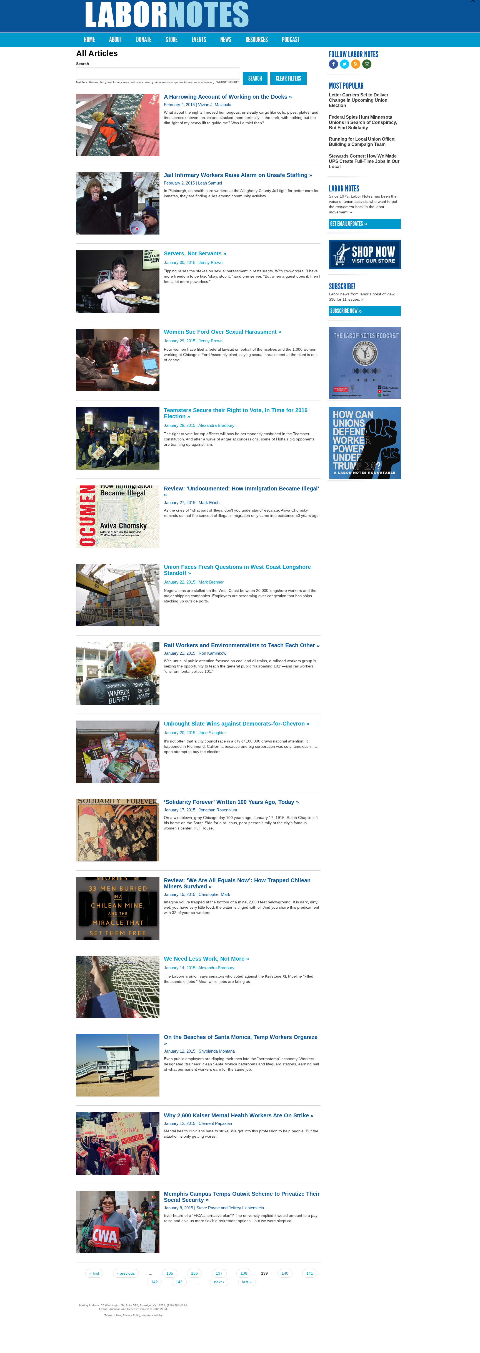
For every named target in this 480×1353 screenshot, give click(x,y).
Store (172, 39)
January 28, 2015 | (236, 417)
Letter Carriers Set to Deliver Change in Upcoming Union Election (358, 100)
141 (309, 1273)
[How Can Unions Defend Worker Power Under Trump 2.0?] (365, 476)
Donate (143, 39)
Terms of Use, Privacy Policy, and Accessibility (133, 1315)
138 (244, 1273)
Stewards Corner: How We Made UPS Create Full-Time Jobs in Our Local (364, 161)
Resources (257, 39)
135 (169, 1273)
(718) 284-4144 (177, 1305)
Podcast (291, 39)
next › (219, 1282)
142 (154, 1282)
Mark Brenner (211, 582)
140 (285, 1273)
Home (89, 39)
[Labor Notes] (167, 14)
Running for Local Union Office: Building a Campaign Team (362, 142)
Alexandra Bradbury (216, 425)
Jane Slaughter (212, 732)
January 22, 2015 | (237, 574)
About (115, 39)
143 (179, 1282)
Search (82, 63)
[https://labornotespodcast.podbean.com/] (365, 396)
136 (194, 1273)
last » (247, 1282)
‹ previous (126, 1273)
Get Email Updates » (348, 223)
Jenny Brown (210, 262)
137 (219, 1273)
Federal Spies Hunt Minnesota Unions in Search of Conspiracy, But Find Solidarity (363, 122)
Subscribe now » (346, 311)
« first (94, 1273)
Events (199, 39)
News (225, 39)
